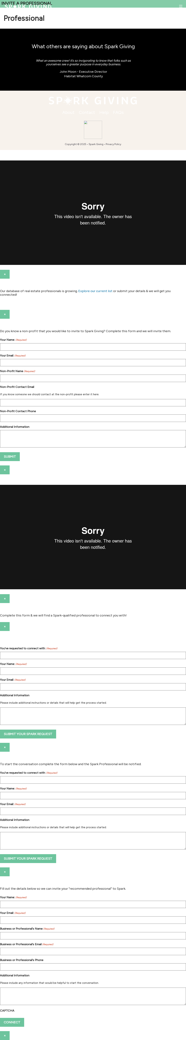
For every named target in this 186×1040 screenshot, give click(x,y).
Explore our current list (95, 291)
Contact (87, 112)
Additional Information (14, 426)
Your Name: (13, 339)
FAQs (118, 112)
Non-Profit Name (17, 371)
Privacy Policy (113, 144)
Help (104, 112)
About (68, 112)
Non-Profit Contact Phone (18, 411)
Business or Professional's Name (27, 928)
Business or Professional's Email (26, 944)
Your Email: (13, 355)
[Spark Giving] (28, 6)
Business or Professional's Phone (21, 960)
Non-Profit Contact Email (17, 387)
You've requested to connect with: (28, 648)
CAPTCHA (7, 1010)
